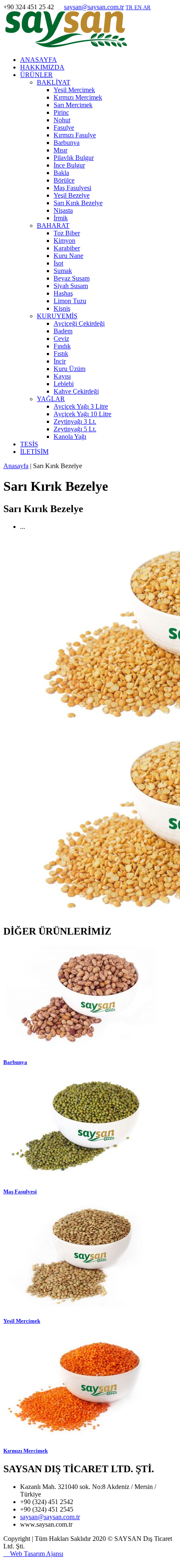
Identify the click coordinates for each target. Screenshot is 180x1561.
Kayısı (62, 376)
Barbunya (67, 142)
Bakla (61, 172)
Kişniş (62, 308)
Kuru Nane (68, 255)
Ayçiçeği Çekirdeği (79, 323)
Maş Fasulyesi (72, 187)
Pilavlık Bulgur (74, 157)
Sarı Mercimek (73, 104)
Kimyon (64, 240)
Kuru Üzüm (69, 368)
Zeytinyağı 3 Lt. (75, 421)
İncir (60, 361)
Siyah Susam (71, 285)
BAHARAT (53, 225)
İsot (58, 263)
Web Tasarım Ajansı (33, 1553)
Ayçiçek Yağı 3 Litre (81, 406)
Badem (63, 331)
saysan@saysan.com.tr (94, 6)
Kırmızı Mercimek (78, 97)
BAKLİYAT (53, 82)
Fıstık (61, 353)
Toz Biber (67, 233)
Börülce (64, 180)
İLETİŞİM (34, 451)
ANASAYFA (38, 59)
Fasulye (64, 127)
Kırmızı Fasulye (75, 135)
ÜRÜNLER (36, 74)
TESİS (29, 444)
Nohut (62, 120)
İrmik (61, 218)
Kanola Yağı (70, 436)
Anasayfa (15, 465)
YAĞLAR (51, 398)
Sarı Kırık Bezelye (78, 202)
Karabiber (67, 248)
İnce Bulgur (69, 165)
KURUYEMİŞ (57, 315)
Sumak (63, 270)
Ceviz (61, 338)
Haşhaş (63, 293)
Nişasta (63, 210)
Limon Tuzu (70, 300)
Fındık (62, 346)
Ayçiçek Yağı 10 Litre (82, 413)
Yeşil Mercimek (74, 89)
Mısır (60, 150)
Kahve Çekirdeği (76, 391)
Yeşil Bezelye (72, 195)
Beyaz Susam (72, 278)
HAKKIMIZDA (42, 67)
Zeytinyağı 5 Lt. (75, 429)
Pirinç (61, 112)
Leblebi (64, 383)
